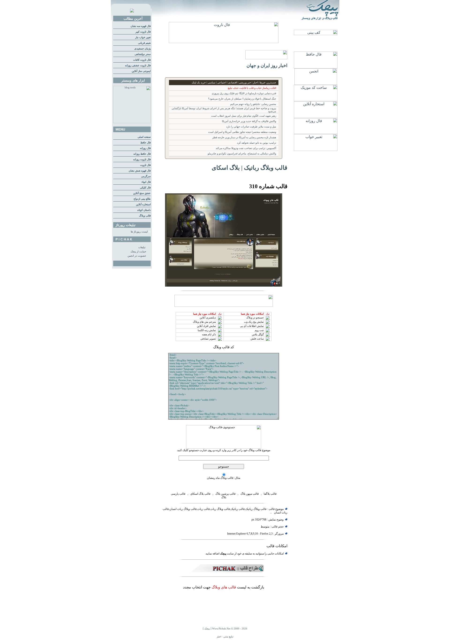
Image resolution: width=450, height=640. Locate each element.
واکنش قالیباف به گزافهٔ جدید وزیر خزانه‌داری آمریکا (249, 121)
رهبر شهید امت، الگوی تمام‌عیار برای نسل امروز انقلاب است (243, 116)
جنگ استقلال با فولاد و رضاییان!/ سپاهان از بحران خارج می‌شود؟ (242, 98)
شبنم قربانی (144, 43)
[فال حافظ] (316, 67)
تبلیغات (142, 247)
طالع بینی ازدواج (142, 199)
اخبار (219, 637)
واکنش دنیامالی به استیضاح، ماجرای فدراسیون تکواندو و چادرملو (242, 153)
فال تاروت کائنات (142, 60)
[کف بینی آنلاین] (316, 34)
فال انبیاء (146, 182)
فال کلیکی (145, 187)
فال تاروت (145, 165)
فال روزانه (145, 148)
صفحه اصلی (144, 137)
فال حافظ (145, 142)
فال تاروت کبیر (143, 31)
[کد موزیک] (316, 100)
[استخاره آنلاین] (316, 117)
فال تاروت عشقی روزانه (138, 65)
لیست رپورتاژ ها (139, 231)
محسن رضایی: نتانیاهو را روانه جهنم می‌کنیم (253, 104)
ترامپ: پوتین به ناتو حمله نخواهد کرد (256, 143)
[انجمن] (315, 84)
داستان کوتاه (144, 210)
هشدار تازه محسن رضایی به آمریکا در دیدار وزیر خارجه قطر (244, 137)
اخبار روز (279, 65)
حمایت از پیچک (138, 251)
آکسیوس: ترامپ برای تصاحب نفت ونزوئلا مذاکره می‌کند (246, 148)
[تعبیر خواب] (316, 150)
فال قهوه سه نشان (141, 26)
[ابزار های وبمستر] (132, 122)
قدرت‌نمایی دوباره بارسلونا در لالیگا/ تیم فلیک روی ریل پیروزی (244, 93)
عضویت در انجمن (137, 256)
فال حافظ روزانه (142, 154)
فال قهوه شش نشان (140, 170)
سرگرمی (146, 176)
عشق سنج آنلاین (142, 193)
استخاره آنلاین (143, 204)
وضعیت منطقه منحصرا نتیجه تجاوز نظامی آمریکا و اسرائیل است (242, 132)
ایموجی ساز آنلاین (141, 71)
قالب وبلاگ (145, 215)
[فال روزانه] (316, 133)
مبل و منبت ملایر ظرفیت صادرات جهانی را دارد (251, 126)
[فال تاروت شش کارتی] (223, 42)
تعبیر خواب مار (143, 37)
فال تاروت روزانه (142, 159)
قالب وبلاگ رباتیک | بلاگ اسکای (249, 167)
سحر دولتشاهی (143, 54)
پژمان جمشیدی (142, 48)
